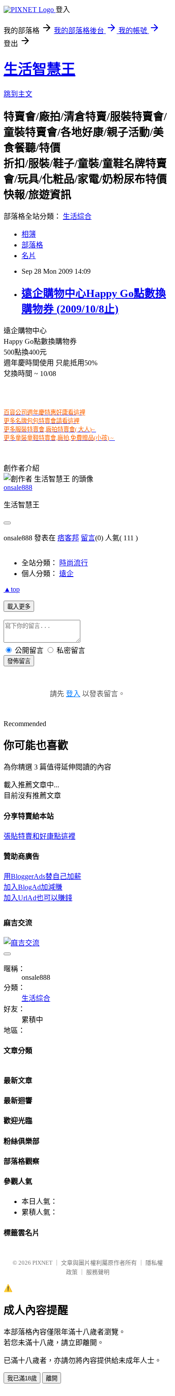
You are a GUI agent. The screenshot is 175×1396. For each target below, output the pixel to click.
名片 (29, 255)
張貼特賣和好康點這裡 (39, 836)
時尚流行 (73, 563)
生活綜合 (77, 216)
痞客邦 (68, 538)
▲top (12, 589)
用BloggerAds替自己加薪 (42, 876)
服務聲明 (97, 1272)
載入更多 (19, 606)
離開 (51, 1378)
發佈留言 (19, 661)
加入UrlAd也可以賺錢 (38, 898)
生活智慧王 (39, 69)
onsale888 (18, 487)
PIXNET (42, 1262)
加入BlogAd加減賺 (33, 887)
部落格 (32, 245)
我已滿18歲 (22, 1378)
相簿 (29, 234)
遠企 (66, 573)
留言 (88, 538)
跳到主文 (18, 94)
